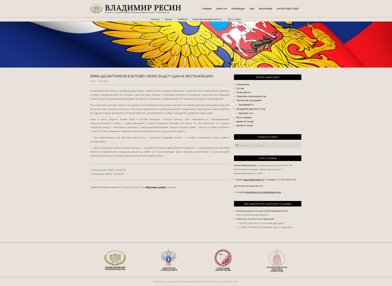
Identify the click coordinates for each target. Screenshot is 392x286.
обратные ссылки (155, 187)
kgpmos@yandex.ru (253, 179)
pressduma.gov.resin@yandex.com (262, 192)
